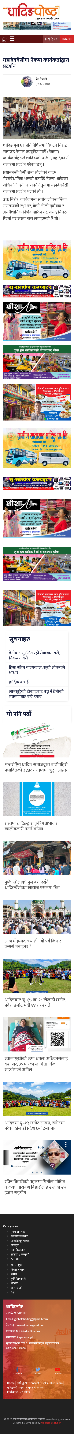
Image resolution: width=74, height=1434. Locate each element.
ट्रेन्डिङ (54, 39)
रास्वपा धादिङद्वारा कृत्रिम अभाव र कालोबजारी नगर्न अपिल (31, 826)
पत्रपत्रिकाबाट (18, 1250)
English (67, 39)
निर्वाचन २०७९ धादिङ (18, 1392)
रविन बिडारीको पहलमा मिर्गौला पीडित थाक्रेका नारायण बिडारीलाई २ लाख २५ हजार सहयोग (35, 1187)
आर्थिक (14, 1283)
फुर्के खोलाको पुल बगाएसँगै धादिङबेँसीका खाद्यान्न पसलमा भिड (32, 885)
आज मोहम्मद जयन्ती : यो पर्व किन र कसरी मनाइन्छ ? (33, 943)
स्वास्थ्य (15, 1259)
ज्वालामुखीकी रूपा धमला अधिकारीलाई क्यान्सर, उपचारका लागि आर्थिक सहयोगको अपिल (36, 1064)
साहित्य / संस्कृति (20, 1254)
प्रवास (14, 1274)
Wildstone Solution (51, 1423)
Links (44, 1383)
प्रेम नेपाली (41, 79)
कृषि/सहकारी (18, 1278)
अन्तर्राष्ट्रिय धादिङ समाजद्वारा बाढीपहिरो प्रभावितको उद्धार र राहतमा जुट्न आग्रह (36, 767)
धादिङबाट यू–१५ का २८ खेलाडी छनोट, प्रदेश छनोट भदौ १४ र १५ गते (35, 1002)
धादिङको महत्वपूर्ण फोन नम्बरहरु (25, 1387)
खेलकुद (15, 1245)
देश (12, 1292)
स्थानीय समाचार (19, 1236)
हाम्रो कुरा (22, 1383)
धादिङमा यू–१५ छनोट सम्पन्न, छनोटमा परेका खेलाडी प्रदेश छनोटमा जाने (35, 1125)
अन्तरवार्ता (16, 1288)
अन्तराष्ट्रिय (16, 1265)
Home (11, 1383)
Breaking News (20, 1240)
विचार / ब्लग (17, 1269)
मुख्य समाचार (18, 1231)
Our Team (56, 1383)
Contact (34, 1383)
